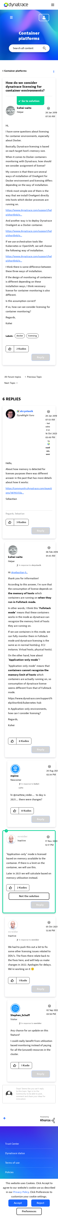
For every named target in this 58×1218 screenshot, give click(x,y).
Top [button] (4, 1118)
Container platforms (15, 71)
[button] (17, 1203)
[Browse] (13, 17)
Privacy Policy (21, 1192)
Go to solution (30, 101)
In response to (30, 565)
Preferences (29, 1211)
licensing (32, 335)
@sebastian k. (19, 572)
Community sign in (44, 17)
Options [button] (53, 71)
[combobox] (29, 48)
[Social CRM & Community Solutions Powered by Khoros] (47, 1119)
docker (19, 335)
